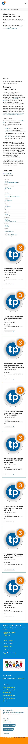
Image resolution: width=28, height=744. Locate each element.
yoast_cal (6, 232)
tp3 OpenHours (8, 215)
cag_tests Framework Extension (12, 182)
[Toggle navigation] (25, 3)
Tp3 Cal (6, 184)
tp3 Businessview (8, 200)
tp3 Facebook (8, 206)
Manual (6, 181)
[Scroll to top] (25, 741)
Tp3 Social (6, 223)
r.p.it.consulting (12, 653)
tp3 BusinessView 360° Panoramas (12, 196)
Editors (6, 128)
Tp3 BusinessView (8, 194)
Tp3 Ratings (6, 217)
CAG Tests (6, 179)
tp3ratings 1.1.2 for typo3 (10, 221)
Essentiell (6, 718)
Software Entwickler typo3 (9, 695)
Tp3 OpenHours (7, 212)
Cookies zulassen (8, 729)
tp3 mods (7, 193)
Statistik (6, 720)
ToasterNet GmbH (7, 692)
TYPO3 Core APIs (15, 160)
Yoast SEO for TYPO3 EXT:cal (11, 234)
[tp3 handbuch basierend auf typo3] (8, 174)
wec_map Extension (9, 231)
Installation (7, 197)
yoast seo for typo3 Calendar (11, 235)
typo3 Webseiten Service (9, 698)
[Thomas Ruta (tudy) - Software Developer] (3, 2)
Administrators (8, 131)
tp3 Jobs (7, 211)
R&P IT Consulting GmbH (9, 687)
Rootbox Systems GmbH (9, 690)
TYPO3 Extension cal (9, 186)
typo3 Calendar (8, 188)
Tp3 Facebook (7, 202)
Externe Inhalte (8, 722)
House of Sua (21, 678)
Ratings (4, 700)
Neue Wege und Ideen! (19, 737)
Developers (7, 136)
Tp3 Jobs (6, 208)
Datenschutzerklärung (9, 725)
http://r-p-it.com (7, 649)
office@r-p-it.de (8, 646)
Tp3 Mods (6, 190)
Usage (6, 205)
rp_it (5, 653)
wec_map (6, 228)
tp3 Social (7, 226)
